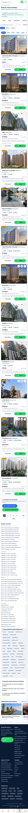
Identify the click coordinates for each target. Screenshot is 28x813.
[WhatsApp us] (22, 2)
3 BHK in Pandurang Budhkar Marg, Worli (14, 531)
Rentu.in (13, 803)
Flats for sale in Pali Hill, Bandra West (14, 600)
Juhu (12, 656)
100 (23, 515)
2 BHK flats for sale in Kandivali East (14, 567)
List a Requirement (19, 763)
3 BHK (18, 32)
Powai (11, 667)
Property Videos (4, 781)
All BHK (3, 32)
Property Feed (18, 757)
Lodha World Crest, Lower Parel (14, 622)
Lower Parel (15, 645)
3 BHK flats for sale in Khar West (14, 563)
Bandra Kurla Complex (19, 667)
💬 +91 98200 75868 (6, 739)
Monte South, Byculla (14, 612)
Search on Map (18, 753)
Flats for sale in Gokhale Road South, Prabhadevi (14, 581)
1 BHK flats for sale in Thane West (14, 561)
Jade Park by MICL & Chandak (13, 56)
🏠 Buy (9, 20)
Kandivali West (6, 665)
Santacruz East (6, 656)
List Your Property (18, 762)
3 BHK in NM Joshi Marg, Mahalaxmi (14, 543)
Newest (2, 28)
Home (2, 5)
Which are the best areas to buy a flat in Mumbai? (13, 689)
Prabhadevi (22, 645)
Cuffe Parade (11, 631)
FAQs (16, 771)
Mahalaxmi (20, 642)
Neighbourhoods (18, 751)
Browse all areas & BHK (20, 755)
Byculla (22, 648)
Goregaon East (6, 662)
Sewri (4, 651)
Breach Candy (13, 634)
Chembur (14, 673)
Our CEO (16, 767)
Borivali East (22, 665)
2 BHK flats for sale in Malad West (14, 572)
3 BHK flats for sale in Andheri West (14, 557)
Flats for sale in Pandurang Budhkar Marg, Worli (14, 579)
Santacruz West (20, 653)
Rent (14, 810)
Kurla (19, 673)
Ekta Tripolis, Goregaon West (14, 614)
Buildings (3, 771)
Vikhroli (4, 670)
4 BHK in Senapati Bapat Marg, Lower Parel (14, 535)
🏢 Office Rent (16, 20)
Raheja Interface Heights (12, 170)
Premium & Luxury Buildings (7, 775)
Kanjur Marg (10, 670)
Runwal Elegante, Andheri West (14, 616)
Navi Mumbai (19, 798)
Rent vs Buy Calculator (6, 765)
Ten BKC (7, 323)
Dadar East (16, 648)
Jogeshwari (5, 667)
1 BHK (8, 32)
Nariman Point (19, 631)
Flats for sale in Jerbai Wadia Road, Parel (14, 598)
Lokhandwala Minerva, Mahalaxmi (14, 626)
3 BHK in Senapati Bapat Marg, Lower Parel (14, 533)
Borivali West (18, 796)
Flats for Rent (17, 729)
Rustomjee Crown (9, 438)
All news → (24, 701)
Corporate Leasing (19, 740)
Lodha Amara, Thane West (14, 609)
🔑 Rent (3, 20)
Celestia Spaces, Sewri (14, 624)
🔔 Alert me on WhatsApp (10, 509)
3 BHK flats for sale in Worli (14, 571)
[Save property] (25, 36)
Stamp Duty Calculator (6, 767)
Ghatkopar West (6, 673)
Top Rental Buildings (19, 731)
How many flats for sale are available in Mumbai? (13, 684)
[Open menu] (25, 2)
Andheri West (5, 659)
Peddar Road (15, 637)
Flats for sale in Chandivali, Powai (14, 596)
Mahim (14, 651)
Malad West (13, 662)
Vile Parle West (19, 656)
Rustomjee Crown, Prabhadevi (14, 607)
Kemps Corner (15, 640)
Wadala (9, 651)
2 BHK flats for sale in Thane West (14, 553)
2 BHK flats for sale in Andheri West (14, 555)
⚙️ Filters (25, 24)
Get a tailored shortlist (10, 506)
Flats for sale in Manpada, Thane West (14, 587)
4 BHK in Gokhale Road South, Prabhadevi (14, 527)
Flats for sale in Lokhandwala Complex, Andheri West (14, 592)
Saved (20, 811)
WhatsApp (25, 810)
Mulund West (18, 670)
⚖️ (18, 36)
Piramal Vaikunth (10, 478)
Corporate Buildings (5, 773)
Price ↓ (13, 28)
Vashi (11, 675)
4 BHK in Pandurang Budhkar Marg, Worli (14, 529)
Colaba (4, 631)
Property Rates (4, 762)
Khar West (12, 653)
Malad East (21, 662)
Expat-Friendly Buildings (6, 777)
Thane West (5, 675)
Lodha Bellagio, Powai (14, 610)
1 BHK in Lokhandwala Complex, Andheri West (14, 547)
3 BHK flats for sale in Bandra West (14, 565)
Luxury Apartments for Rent (21, 736)
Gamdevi (14, 642)
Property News (4, 779)
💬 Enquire (20, 69)
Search (3, 810)
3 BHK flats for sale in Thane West (14, 559)
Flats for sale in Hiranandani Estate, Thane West (14, 590)
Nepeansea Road (6, 637)
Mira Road (12, 798)
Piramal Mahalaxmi (14, 605)
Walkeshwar (5, 634)
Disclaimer (17, 775)
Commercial (17, 749)
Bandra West (20, 651)
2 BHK (13, 32)
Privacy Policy (18, 773)
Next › (14, 518)
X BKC (7, 132)
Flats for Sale (7, 5)
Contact (16, 769)
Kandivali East (14, 665)
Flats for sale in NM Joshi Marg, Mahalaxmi (14, 594)
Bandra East (5, 653)
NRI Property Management (20, 738)
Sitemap (20, 803)
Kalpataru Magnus (10, 208)
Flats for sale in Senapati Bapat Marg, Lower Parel (14, 583)
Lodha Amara (9, 400)
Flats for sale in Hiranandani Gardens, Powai (14, 589)
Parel (4, 648)
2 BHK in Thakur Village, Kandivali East (14, 541)
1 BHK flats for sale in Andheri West (14, 569)
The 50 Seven (8, 361)
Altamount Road (6, 640)
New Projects (18, 747)
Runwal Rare (9, 94)
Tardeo (4, 645)
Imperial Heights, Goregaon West (14, 618)
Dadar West (9, 648)
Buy (8, 810)
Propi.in (16, 803)
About (16, 765)
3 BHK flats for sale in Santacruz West (14, 574)
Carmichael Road (6, 642)
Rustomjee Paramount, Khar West (14, 620)
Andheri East (13, 659)
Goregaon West (21, 659)
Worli (9, 645)
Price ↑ (7, 28)
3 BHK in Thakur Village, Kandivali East (14, 545)
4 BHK (22, 32)
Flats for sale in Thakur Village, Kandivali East (14, 585)
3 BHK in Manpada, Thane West (14, 549)
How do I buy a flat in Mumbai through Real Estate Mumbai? (13, 694)
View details (8, 69)
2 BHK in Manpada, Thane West (14, 539)
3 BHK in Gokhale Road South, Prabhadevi (14, 537)
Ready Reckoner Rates (6, 763)
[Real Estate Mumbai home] (6, 1)
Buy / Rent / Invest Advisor (7, 769)
